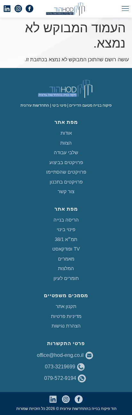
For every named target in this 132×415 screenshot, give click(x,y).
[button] (125, 9)
